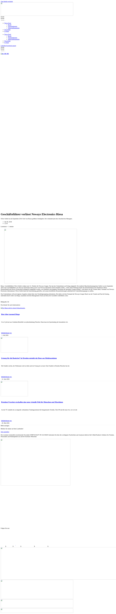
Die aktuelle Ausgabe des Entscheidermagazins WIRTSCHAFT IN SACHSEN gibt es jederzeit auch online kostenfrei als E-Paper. (41, 494)
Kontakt (3, 546)
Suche (2, 17)
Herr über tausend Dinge (10, 314)
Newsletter (7, 29)
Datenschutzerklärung (28, 546)
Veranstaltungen (12, 26)
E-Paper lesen (5, 488)
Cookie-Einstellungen (41, 546)
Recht (9, 25)
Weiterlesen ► (6, 333)
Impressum (9, 546)
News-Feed (7, 23)
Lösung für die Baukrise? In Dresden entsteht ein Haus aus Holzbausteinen (29, 358)
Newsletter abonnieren (8, 497)
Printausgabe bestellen (8, 508)
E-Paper (6, 31)
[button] (5, 425)
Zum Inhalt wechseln (7, 1)
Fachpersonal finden (7, 517)
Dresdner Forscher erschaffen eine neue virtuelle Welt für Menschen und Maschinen (32, 402)
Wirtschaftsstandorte (13, 28)
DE (7, 53)
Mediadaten (17, 546)
